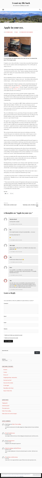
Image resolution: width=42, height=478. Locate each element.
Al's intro (5, 369)
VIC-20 (10, 87)
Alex (17, 32)
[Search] (39, 9)
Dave (11, 267)
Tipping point (4, 403)
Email (5, 322)
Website (5, 328)
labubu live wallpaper (9, 448)
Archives (4, 359)
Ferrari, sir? (6, 374)
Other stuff (23, 32)
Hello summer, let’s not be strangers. (9, 413)
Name (5, 316)
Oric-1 (20, 85)
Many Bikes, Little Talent (8, 388)
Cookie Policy (21, 476)
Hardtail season (11, 433)
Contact (5, 372)
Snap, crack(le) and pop (13, 457)
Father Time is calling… (6, 411)
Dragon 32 (17, 87)
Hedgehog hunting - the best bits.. (10, 377)
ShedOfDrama (18, 448)
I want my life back (21, 3)
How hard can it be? (7, 380)
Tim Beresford (13, 219)
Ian (10, 229)
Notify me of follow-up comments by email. (13, 335)
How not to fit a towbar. (8, 382)
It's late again (6, 385)
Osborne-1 (16, 88)
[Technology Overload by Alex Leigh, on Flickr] (17, 56)
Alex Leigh (12, 245)
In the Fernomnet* (5, 405)
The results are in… (6, 408)
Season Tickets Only (8, 390)
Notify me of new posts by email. (11, 337)
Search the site (5, 350)
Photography (29, 32)
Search (37, 352)
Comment (6, 303)
